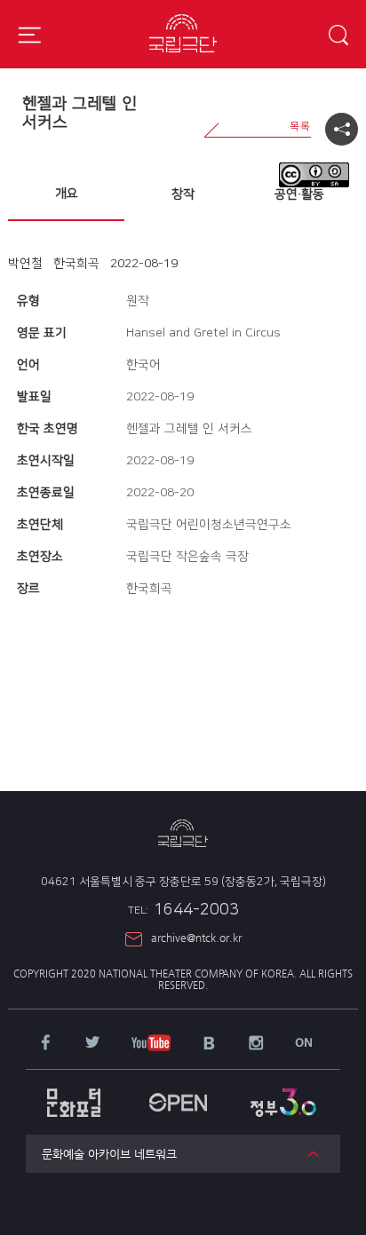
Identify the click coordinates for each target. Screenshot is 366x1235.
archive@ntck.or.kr (196, 937)
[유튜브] (151, 1044)
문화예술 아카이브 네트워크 (109, 1153)
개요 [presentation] (66, 193)
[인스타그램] (256, 1044)
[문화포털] (74, 1094)
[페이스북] (45, 1043)
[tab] (66, 194)
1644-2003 (183, 910)
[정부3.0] (282, 1093)
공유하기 (341, 129)
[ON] (303, 1043)
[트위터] (92, 1043)
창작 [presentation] (183, 194)
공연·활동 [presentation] (299, 194)
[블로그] (209, 1044)
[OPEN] (178, 1093)
